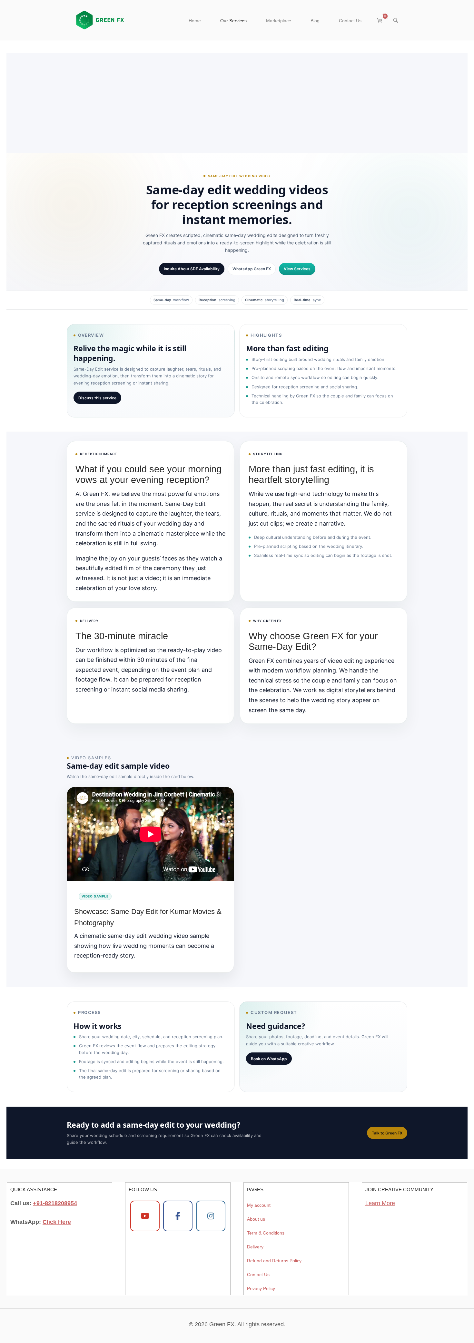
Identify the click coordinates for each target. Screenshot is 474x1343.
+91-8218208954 (55, 1203)
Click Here (57, 1222)
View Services (297, 268)
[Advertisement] (237, 98)
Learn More (380, 1203)
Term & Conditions (265, 1233)
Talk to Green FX (387, 1133)
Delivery (255, 1247)
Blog (315, 20)
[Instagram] (210, 1216)
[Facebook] (178, 1216)
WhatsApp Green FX (251, 268)
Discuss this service (97, 397)
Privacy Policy (261, 1288)
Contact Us (350, 20)
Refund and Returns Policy (274, 1261)
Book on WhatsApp (269, 1058)
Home (195, 20)
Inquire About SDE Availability (192, 268)
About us (256, 1219)
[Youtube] (145, 1216)
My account (259, 1205)
